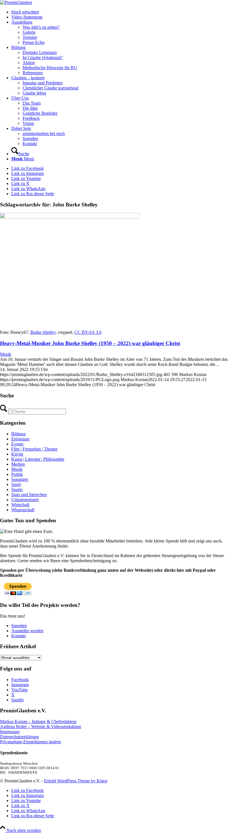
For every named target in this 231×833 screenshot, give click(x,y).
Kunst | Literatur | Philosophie (37, 459)
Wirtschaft (20, 504)
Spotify (17, 699)
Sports (17, 489)
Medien (18, 464)
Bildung (18, 433)
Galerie (29, 32)
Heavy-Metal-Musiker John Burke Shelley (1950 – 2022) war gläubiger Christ (90, 343)
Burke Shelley (42, 332)
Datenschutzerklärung (19, 736)
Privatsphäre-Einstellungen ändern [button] (30, 741)
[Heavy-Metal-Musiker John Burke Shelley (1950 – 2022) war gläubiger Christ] (69, 217)
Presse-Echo (34, 42)
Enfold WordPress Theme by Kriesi (75, 780)
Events (17, 444)
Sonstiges (19, 479)
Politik (17, 474)
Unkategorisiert (25, 499)
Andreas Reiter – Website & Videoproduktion (40, 726)
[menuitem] (121, 12)
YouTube (19, 689)
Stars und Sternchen (29, 494)
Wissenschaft (22, 509)
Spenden (19, 625)
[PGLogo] (16, 2)
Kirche (17, 454)
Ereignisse (20, 438)
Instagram (20, 684)
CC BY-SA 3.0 (87, 332)
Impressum (9, 731)
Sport (16, 484)
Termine (30, 37)
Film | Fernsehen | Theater (34, 449)
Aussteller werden (27, 630)
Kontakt (18, 635)
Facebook (20, 679)
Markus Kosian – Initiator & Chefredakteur (38, 721)
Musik (5, 354)
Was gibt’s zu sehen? (41, 27)
